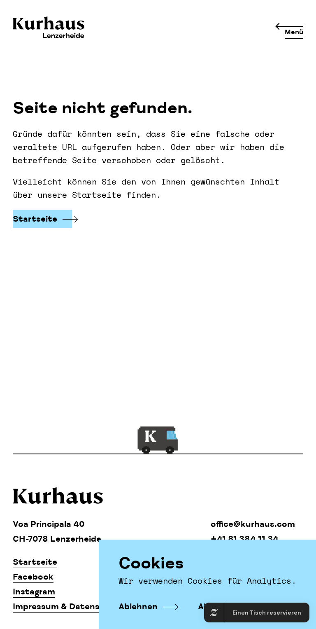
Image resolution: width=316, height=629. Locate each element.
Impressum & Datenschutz (68, 606)
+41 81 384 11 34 (245, 539)
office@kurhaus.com (253, 524)
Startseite (35, 219)
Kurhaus (48, 28)
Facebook (33, 577)
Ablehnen (138, 606)
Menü (294, 32)
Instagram (34, 592)
